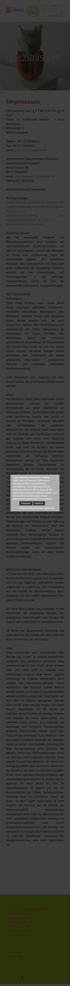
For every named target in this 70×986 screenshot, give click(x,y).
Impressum (49, 508)
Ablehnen (39, 503)
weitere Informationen (31, 508)
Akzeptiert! (26, 503)
